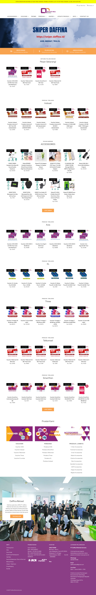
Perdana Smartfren (48, 449)
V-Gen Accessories (76, 447)
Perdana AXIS (48, 447)
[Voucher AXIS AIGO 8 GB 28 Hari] (69, 236)
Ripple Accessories (76, 472)
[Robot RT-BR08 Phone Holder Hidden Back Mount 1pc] (69, 184)
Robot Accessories (76, 455)
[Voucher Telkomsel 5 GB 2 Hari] (55, 352)
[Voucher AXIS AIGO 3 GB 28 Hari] (27, 236)
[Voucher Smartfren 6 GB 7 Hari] (41, 73)
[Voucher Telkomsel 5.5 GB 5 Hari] (12, 352)
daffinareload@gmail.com (77, 564)
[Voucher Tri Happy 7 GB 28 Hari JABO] (41, 313)
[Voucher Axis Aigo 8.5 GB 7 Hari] (84, 236)
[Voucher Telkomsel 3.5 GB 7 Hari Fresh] (55, 73)
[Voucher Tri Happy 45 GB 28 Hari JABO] (12, 313)
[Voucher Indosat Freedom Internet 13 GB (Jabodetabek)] (41, 114)
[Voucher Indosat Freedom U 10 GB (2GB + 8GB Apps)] (69, 114)
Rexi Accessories (76, 461)
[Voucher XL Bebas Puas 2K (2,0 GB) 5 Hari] (69, 275)
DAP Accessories (76, 467)
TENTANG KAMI (16, 516)
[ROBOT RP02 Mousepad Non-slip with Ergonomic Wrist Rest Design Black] (27, 184)
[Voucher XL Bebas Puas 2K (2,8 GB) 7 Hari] (84, 275)
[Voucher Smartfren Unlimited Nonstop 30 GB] (12, 389)
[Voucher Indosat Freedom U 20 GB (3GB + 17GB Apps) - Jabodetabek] (84, 114)
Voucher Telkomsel (19, 452)
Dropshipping (10, 566)
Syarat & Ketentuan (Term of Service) (16, 559)
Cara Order (9, 552)
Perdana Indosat (48, 461)
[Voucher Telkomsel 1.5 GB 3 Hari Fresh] (69, 352)
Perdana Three (48, 455)
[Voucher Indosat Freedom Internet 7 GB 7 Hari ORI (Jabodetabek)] (12, 114)
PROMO (33, 16)
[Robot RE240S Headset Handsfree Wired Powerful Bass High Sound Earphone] (27, 155)
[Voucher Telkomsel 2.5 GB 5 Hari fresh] (27, 73)
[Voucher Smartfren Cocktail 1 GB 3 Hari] (27, 389)
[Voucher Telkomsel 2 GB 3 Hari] (84, 352)
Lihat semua (48, 210)
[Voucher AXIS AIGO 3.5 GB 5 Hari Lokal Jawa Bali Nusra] (12, 73)
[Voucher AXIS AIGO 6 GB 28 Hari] (55, 236)
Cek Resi (8, 557)
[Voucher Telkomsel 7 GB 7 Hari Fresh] (41, 352)
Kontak (8, 568)
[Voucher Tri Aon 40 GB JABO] (27, 313)
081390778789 (74, 559)
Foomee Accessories (76, 449)
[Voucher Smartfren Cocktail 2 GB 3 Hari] (41, 389)
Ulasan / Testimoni (11, 564)
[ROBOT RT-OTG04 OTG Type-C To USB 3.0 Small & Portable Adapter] (55, 155)
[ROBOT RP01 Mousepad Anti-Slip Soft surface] (12, 184)
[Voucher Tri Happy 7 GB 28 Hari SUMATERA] (69, 313)
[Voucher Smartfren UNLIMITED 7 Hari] (69, 389)
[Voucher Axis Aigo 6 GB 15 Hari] (41, 236)
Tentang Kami (10, 547)
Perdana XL (48, 458)
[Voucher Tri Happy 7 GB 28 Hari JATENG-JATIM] (55, 313)
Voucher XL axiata (19, 458)
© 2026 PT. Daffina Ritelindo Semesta (14, 590)
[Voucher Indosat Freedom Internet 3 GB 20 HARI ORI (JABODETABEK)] (27, 114)
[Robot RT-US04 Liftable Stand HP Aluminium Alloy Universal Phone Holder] (55, 184)
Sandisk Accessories (76, 464)
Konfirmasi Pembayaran (12, 554)
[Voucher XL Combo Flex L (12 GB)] (27, 275)
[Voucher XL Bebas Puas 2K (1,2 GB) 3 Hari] (55, 275)
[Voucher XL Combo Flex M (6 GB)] (12, 275)
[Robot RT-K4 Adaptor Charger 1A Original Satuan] (41, 155)
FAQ (7, 550)
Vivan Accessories (76, 452)
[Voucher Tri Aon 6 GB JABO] (84, 313)
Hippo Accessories (76, 469)
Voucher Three (19, 455)
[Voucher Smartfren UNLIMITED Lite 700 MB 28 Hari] (84, 389)
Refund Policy (10, 561)
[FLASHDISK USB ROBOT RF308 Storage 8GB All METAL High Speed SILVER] (69, 155)
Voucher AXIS (19, 447)
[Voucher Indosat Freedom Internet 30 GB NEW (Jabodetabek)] (55, 114)
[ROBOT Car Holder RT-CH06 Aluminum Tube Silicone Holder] (41, 184)
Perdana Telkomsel (48, 452)
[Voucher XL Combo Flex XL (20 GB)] (41, 275)
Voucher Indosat (19, 449)
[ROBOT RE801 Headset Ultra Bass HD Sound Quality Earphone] (12, 155)
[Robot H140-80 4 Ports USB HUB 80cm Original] (84, 155)
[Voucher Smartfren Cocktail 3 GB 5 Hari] (55, 389)
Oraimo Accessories (76, 458)
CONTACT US (84, 16)
